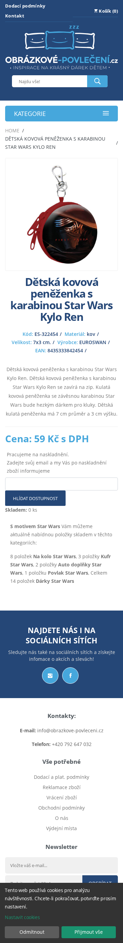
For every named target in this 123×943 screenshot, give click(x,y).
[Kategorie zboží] (106, 113)
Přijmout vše (88, 932)
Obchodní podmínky (61, 807)
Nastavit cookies (22, 917)
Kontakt (14, 16)
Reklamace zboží (62, 787)
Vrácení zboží (61, 797)
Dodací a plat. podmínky (61, 777)
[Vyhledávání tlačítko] (97, 81)
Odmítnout (31, 932)
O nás (61, 818)
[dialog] (61, 913)
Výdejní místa (61, 828)
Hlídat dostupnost (35, 498)
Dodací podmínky (25, 6)
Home (12, 130)
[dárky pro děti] (61, 71)
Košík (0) (108, 11)
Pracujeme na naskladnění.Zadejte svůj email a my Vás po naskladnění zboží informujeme (57, 462)
